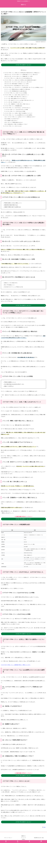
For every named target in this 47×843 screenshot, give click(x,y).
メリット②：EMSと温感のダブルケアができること (16, 98)
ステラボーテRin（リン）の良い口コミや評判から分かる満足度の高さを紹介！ (20, 80)
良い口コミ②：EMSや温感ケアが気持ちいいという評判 (16, 83)
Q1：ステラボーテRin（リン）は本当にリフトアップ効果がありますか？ (20, 116)
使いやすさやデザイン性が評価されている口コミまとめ (16, 85)
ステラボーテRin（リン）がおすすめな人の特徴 (15, 111)
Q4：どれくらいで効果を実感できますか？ (14, 122)
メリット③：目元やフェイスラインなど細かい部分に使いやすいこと (19, 100)
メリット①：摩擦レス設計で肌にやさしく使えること (16, 96)
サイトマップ (23, 837)
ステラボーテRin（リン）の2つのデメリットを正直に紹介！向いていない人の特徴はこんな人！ (24, 87)
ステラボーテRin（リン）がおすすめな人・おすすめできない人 (17, 107)
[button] (43, 421)
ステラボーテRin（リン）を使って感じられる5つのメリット (16, 94)
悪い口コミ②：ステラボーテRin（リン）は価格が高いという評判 (18, 76)
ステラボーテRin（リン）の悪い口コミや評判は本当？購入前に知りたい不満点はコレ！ (22, 72)
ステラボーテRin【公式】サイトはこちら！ (23, 64)
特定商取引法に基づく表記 (39, 837)
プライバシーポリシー (8, 837)
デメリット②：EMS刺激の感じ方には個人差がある (16, 91)
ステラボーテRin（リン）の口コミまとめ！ (13, 126)
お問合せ (23, 839)
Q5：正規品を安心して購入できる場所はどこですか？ (16, 124)
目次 (22, 70)
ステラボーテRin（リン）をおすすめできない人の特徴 (16, 109)
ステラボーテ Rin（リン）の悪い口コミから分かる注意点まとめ (18, 78)
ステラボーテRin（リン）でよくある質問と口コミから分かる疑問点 (18, 115)
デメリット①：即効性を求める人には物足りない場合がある (17, 89)
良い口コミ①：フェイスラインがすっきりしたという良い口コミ (18, 81)
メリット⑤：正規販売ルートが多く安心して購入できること (17, 104)
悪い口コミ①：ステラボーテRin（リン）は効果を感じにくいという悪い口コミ (21, 74)
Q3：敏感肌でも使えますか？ (11, 120)
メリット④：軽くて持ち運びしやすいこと (14, 102)
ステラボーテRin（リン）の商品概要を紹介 (13, 105)
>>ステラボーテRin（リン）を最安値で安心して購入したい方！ (16, 664)
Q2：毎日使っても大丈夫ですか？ (12, 118)
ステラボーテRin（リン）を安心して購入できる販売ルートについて (18, 113)
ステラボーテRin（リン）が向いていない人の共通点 (16, 92)
